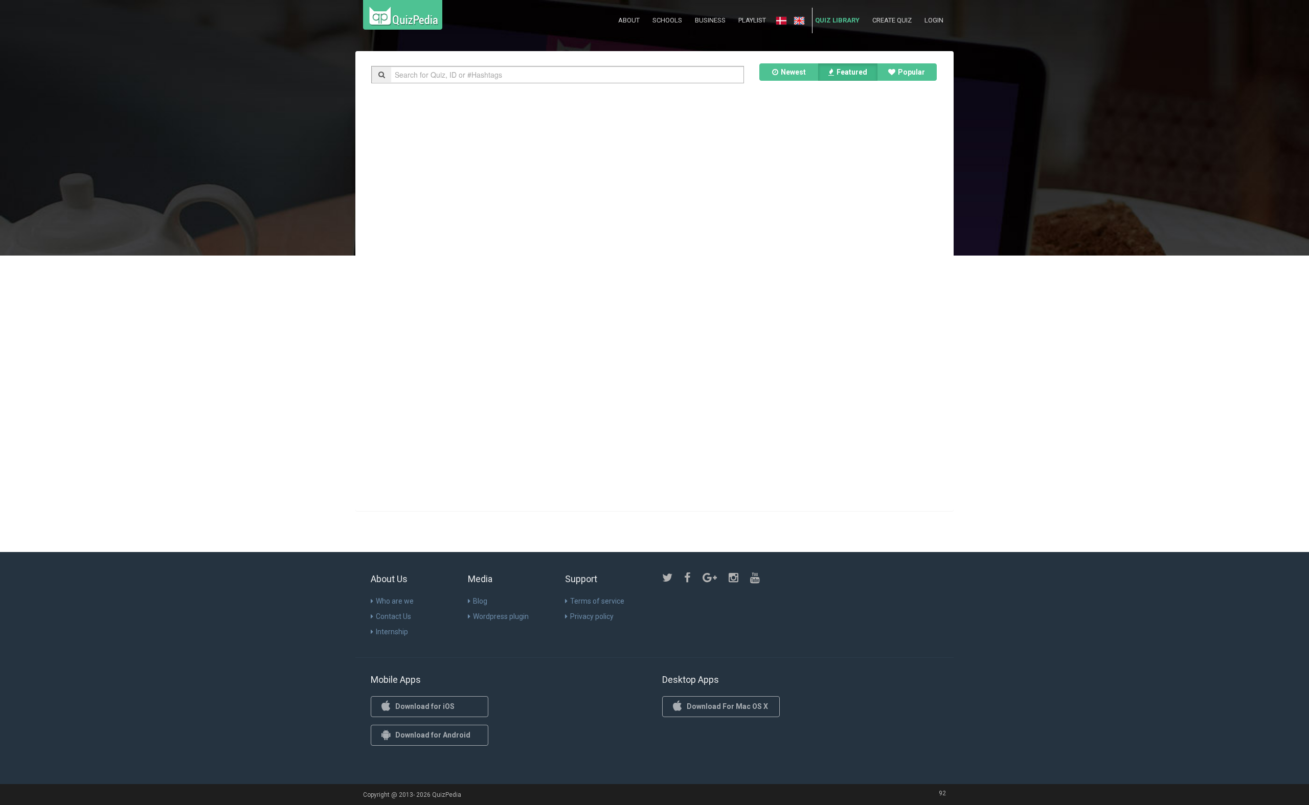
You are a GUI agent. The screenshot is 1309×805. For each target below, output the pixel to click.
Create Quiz (892, 20)
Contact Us (393, 616)
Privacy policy (592, 616)
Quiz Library (837, 20)
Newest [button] (793, 72)
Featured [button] (852, 72)
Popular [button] (911, 72)
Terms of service (597, 601)
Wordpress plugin (501, 616)
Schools (667, 20)
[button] (781, 21)
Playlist (752, 20)
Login (933, 20)
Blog (480, 601)
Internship (392, 632)
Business (710, 20)
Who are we (395, 601)
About (629, 20)
